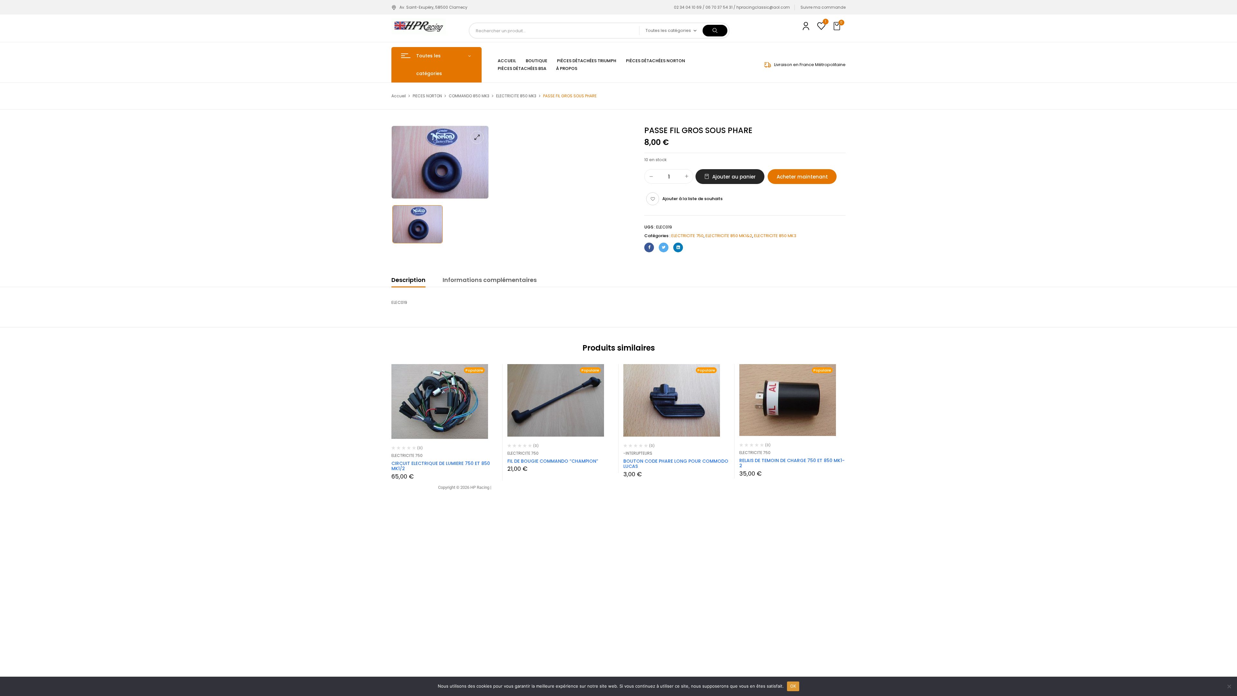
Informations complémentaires (490, 280)
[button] (837, 26)
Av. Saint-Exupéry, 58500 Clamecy (433, 7)
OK (793, 686)
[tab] (408, 281)
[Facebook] (649, 247)
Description (408, 280)
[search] (715, 30)
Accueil (398, 96)
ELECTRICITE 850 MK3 (516, 96)
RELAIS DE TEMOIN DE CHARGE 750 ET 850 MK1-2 (792, 463)
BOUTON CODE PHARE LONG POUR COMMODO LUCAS (675, 464)
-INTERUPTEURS (637, 453)
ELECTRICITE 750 (687, 236)
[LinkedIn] (678, 247)
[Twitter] (663, 247)
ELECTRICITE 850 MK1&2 (728, 236)
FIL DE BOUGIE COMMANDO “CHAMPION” (552, 461)
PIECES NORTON (427, 96)
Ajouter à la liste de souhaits (692, 199)
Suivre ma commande (823, 7)
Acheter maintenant (802, 176)
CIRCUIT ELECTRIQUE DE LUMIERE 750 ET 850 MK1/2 (440, 466)
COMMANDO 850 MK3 (469, 96)
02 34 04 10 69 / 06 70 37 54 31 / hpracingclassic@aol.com (732, 7)
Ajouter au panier (734, 176)
